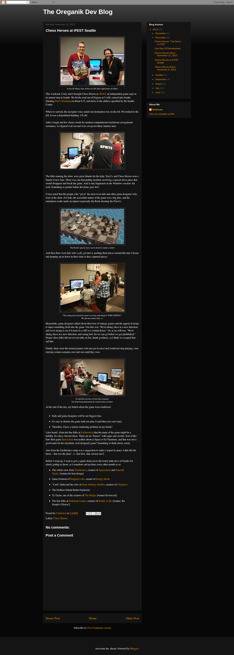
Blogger (134, 648)
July (157, 88)
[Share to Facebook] (96, 513)
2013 (155, 29)
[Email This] (87, 513)
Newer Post (53, 618)
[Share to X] (93, 513)
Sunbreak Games (77, 500)
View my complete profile (161, 114)
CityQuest (122, 484)
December (161, 33)
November (161, 37)
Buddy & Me (105, 500)
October (159, 75)
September (161, 79)
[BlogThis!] (90, 513)
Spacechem (67, 439)
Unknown (157, 109)
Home (93, 618)
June (158, 92)
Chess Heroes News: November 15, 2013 (166, 54)
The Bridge (90, 495)
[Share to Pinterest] (99, 513)
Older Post (132, 618)
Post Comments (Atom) (99, 627)
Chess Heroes (60, 518)
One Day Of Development (168, 48)
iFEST (102, 93)
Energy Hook (103, 478)
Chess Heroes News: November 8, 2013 (165, 68)
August (159, 83)
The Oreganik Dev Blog (78, 11)
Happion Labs (77, 478)
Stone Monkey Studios (93, 484)
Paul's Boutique (63, 101)
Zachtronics (87, 432)
